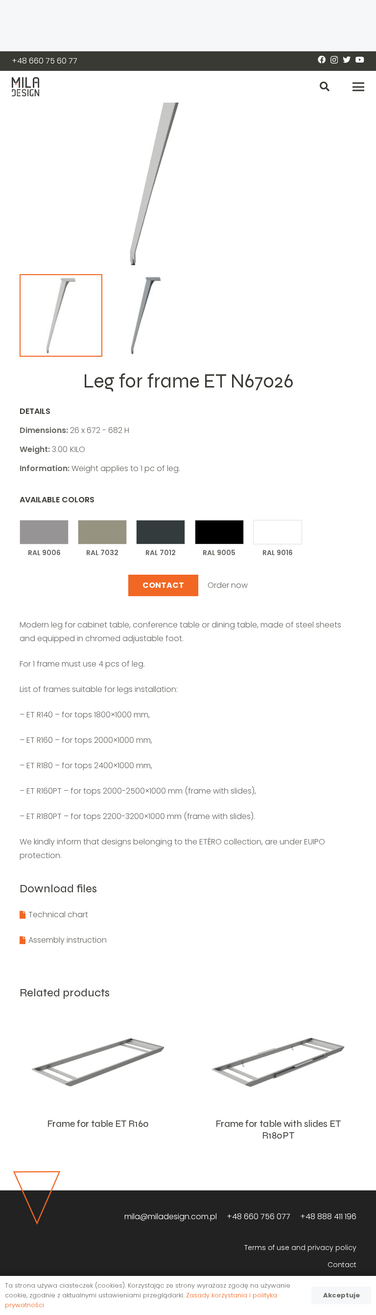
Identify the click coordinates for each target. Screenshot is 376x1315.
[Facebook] (322, 60)
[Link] (25, 87)
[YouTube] (359, 60)
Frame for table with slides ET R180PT (278, 1130)
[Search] (324, 87)
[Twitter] (347, 60)
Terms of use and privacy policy (300, 1247)
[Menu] (358, 87)
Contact (342, 1265)
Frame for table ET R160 (98, 1124)
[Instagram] (334, 60)
